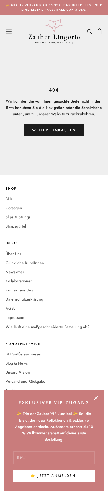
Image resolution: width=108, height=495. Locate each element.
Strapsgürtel (16, 226)
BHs (9, 199)
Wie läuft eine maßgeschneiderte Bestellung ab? (47, 327)
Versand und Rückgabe (25, 381)
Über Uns (13, 253)
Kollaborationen (19, 281)
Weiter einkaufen (54, 130)
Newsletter (15, 272)
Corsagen (14, 208)
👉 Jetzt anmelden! (54, 475)
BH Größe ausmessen (24, 354)
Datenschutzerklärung (24, 299)
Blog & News (17, 363)
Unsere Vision (18, 372)
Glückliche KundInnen (25, 263)
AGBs (10, 308)
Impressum (15, 317)
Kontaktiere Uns (19, 290)
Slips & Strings (18, 217)
